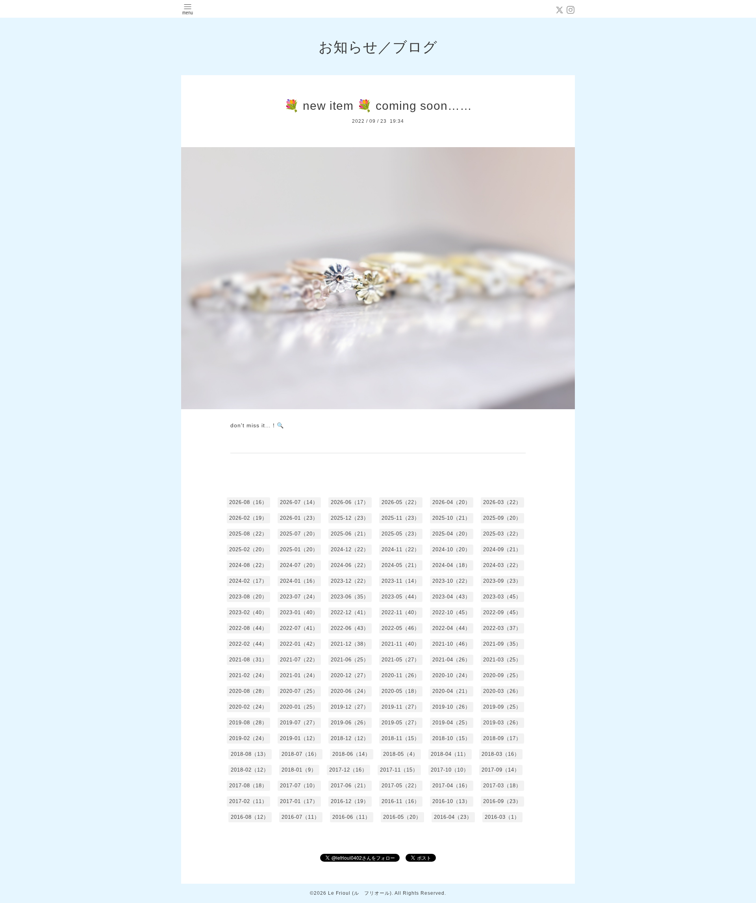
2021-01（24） (299, 675)
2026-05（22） (401, 502)
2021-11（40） (401, 644)
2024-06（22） (350, 565)
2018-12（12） (350, 738)
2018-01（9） (299, 770)
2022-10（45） (451, 612)
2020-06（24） (350, 691)
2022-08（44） (248, 628)
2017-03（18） (502, 786)
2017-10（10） (450, 770)
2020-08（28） (248, 691)
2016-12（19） (350, 801)
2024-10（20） (451, 549)
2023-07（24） (299, 597)
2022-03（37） (502, 628)
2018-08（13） (250, 754)
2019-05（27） (401, 723)
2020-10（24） (451, 675)
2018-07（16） (301, 754)
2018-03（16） (501, 754)
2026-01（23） (299, 518)
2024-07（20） (299, 565)
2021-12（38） (350, 644)
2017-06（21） (350, 786)
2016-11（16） (401, 801)
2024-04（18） (451, 565)
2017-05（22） (401, 786)
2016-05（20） (402, 817)
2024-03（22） (502, 565)
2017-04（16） (451, 786)
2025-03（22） (502, 534)
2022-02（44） (248, 644)
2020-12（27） (350, 675)
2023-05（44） (401, 597)
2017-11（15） (399, 770)
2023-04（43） (451, 597)
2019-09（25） (502, 707)
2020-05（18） (401, 691)
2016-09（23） (502, 801)
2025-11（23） (401, 518)
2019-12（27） (350, 707)
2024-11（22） (401, 549)
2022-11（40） (401, 612)
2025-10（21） (451, 518)
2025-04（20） (451, 534)
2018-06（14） (351, 754)
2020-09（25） (502, 675)
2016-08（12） (250, 817)
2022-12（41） (350, 612)
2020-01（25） (299, 707)
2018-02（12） (250, 770)
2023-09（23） (502, 581)
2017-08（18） (248, 786)
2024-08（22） (248, 565)
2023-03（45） (502, 597)
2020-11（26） (401, 675)
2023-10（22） (451, 581)
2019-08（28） (248, 723)
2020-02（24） (248, 707)
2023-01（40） (299, 612)
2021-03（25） (502, 660)
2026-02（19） (248, 518)
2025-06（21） (350, 534)
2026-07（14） (299, 502)
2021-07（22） (299, 660)
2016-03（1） (502, 817)
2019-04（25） (451, 723)
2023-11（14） (401, 581)
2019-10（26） (451, 707)
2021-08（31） (248, 660)
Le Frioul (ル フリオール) (360, 893)
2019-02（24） (248, 738)
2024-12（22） (350, 549)
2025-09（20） (502, 518)
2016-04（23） (453, 817)
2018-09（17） (502, 738)
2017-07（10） (299, 786)
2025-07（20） (299, 534)
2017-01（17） (299, 801)
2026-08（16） (248, 502)
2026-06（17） (350, 502)
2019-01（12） (299, 738)
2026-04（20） (451, 502)
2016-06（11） (351, 817)
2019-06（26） (350, 723)
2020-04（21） (451, 691)
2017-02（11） (248, 801)
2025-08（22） (248, 534)
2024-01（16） (299, 581)
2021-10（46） (451, 644)
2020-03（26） (502, 691)
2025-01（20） (299, 549)
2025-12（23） (350, 518)
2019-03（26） (502, 723)
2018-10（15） (451, 738)
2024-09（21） (502, 549)
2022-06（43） (350, 628)
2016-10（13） (451, 801)
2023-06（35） (350, 597)
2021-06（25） (350, 660)
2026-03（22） (502, 502)
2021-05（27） (401, 660)
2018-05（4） (400, 754)
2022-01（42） (299, 644)
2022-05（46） (401, 628)
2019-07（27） (299, 723)
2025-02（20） (248, 549)
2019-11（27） (401, 707)
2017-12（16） (348, 770)
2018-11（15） (401, 738)
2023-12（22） (350, 581)
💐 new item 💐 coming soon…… (378, 105)
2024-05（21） (401, 565)
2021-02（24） (248, 675)
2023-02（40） (248, 612)
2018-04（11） (450, 754)
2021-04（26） (451, 660)
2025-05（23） (401, 534)
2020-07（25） (299, 691)
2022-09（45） (502, 612)
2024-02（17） (248, 581)
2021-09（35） (502, 644)
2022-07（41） (299, 628)
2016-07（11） (301, 817)
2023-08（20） (248, 597)
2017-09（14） (501, 770)
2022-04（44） (451, 628)
